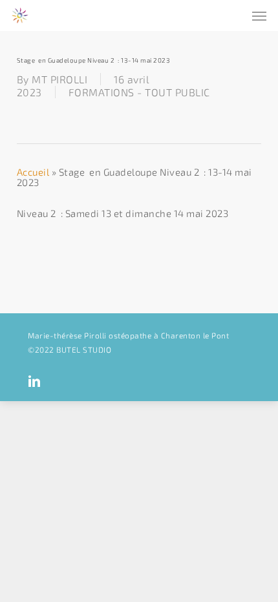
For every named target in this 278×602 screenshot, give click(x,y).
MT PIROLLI (59, 79)
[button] (259, 15)
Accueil (33, 172)
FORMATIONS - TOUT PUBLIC (139, 92)
